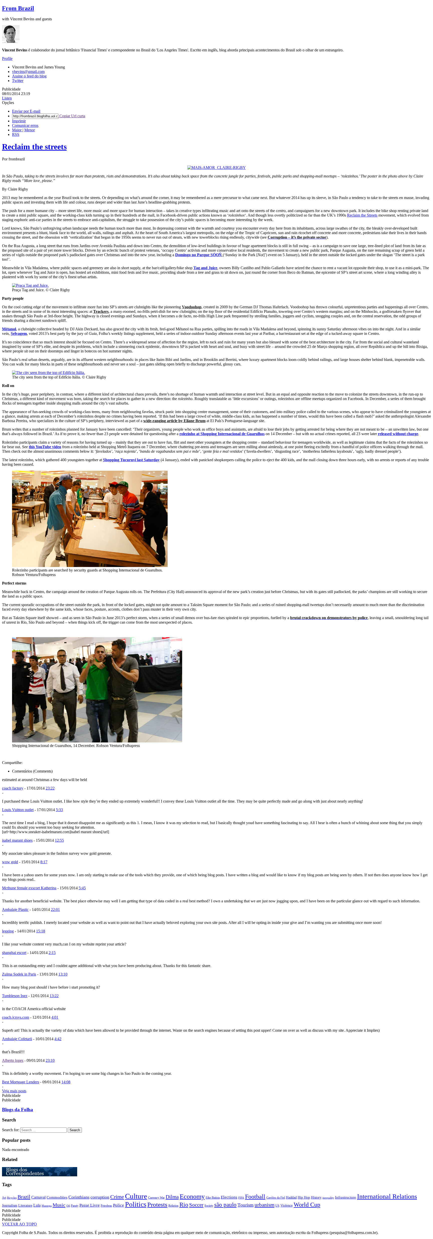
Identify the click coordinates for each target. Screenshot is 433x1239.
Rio (183, 1204)
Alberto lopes (12, 1060)
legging (8, 931)
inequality (328, 1197)
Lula (37, 1205)
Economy (192, 1196)
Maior (17, 130)
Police (118, 1205)
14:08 (65, 1082)
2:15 (52, 952)
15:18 (40, 931)
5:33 (59, 810)
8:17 (43, 862)
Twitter (17, 80)
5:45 (82, 888)
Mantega (47, 1205)
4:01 (54, 1017)
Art (4, 1197)
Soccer (196, 1205)
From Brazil (18, 8)
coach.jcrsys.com (15, 1017)
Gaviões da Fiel (275, 1197)
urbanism (264, 1205)
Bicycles (12, 1197)
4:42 (57, 1039)
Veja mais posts (14, 1091)
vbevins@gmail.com (28, 71)
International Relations (387, 1196)
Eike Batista (213, 1197)
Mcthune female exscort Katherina (29, 888)
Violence (286, 1205)
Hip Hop (304, 1197)
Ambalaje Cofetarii (17, 1039)
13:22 (54, 996)
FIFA (241, 1197)
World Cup (307, 1204)
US (277, 1205)
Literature (25, 1205)
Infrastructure (345, 1197)
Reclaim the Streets (362, 215)
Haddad (291, 1197)
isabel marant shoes (17, 840)
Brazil (24, 1197)
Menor (29, 130)
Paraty (74, 1205)
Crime (117, 1197)
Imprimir (19, 121)
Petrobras (106, 1205)
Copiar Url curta (71, 116)
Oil (68, 1205)
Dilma (172, 1197)
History (316, 1197)
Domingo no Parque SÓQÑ (198, 255)
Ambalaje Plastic (15, 909)
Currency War (156, 1197)
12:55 (59, 840)
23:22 (50, 788)
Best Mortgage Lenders (20, 1082)
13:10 (62, 974)
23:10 (50, 1060)
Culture (136, 1196)
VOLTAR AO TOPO (19, 1224)
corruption (99, 1197)
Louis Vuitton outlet (18, 810)
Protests (157, 1204)
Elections (229, 1197)
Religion (173, 1205)
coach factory (12, 788)
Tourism (246, 1205)
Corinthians (78, 1197)
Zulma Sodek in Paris (19, 974)
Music (59, 1205)
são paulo (225, 1205)
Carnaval (38, 1197)
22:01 (55, 909)
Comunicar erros (25, 125)
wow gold (10, 862)
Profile (7, 58)
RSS (15, 134)
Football (255, 1196)
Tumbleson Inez (14, 996)
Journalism (9, 1205)
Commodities (57, 1197)
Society (208, 1205)
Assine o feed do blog (29, 76)
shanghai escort (14, 952)
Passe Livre (89, 1205)
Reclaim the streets (34, 146)
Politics (135, 1204)
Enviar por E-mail (26, 111)
